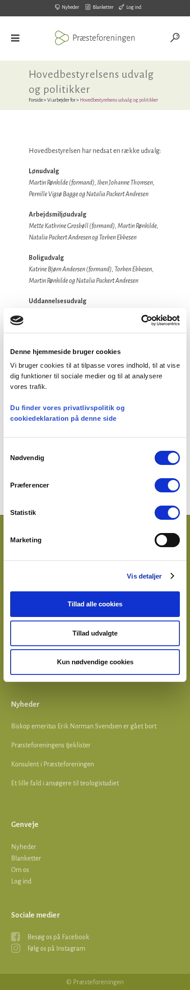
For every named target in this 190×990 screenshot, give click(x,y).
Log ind (133, 7)
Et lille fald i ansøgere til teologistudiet (65, 783)
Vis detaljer (144, 576)
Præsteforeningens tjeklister (51, 745)
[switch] (167, 485)
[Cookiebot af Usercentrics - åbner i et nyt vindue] (141, 320)
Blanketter (103, 7)
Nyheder (70, 7)
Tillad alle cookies (95, 604)
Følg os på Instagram (56, 948)
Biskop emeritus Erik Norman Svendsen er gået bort (83, 726)
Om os (20, 869)
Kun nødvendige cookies (95, 662)
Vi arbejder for (61, 100)
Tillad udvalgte (95, 633)
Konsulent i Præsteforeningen (52, 764)
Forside (36, 100)
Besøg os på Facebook (58, 936)
